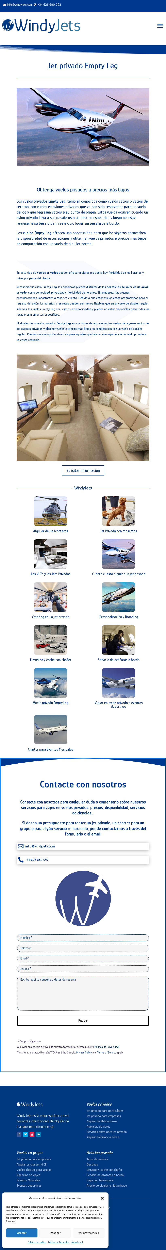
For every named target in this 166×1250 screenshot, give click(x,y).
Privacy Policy (84, 1052)
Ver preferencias (88, 1232)
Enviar (83, 1020)
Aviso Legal (77, 1242)
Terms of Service (106, 1052)
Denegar (55, 1232)
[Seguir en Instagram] (32, 1134)
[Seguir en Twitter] (25, 1134)
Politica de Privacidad (58, 1242)
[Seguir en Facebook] (19, 1134)
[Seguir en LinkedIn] (38, 1134)
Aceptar (22, 1232)
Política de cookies (37, 1242)
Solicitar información (83, 470)
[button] (102, 1198)
